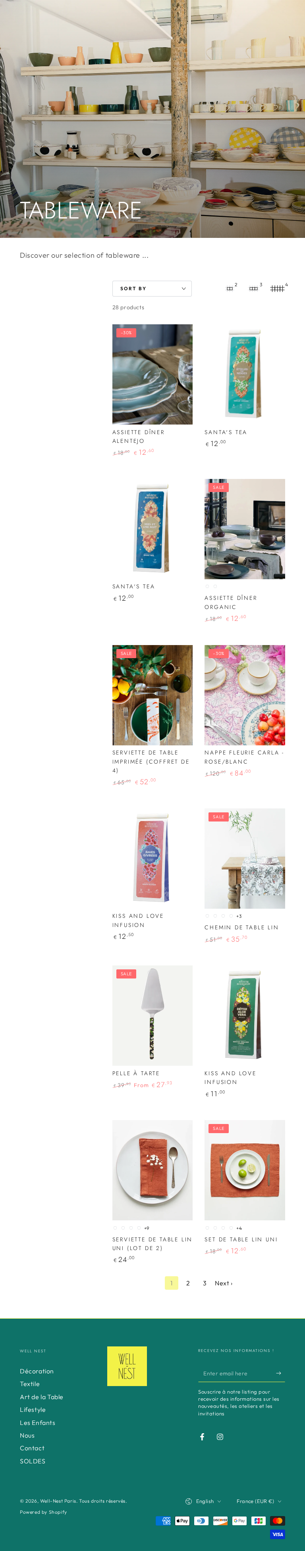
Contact (32, 1448)
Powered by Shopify (43, 1512)
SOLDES (33, 1461)
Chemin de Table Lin (242, 927)
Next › (224, 1283)
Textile (30, 1384)
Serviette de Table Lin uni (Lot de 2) (152, 1243)
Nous (27, 1435)
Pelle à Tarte (136, 1073)
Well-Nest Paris (58, 1501)
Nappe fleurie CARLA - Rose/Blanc (244, 757)
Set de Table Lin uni (241, 1239)
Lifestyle (33, 1409)
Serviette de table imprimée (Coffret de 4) (151, 761)
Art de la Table (42, 1397)
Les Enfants (38, 1423)
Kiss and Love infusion (138, 920)
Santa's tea (226, 432)
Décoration (37, 1371)
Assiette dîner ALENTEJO (138, 436)
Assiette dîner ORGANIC (231, 602)
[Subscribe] (280, 1373)
